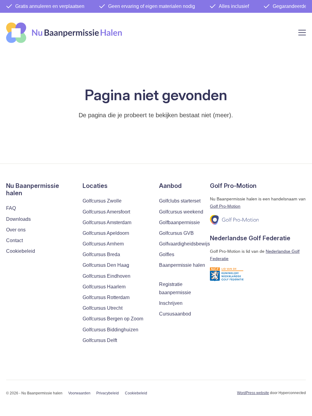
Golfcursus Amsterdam (107, 222)
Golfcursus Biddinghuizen (110, 329)
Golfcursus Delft (100, 340)
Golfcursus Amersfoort (106, 211)
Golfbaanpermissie (179, 222)
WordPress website (253, 393)
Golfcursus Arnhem (103, 243)
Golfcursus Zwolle (102, 200)
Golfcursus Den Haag (106, 265)
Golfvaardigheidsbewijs (184, 243)
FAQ (11, 208)
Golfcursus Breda (101, 254)
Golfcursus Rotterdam (106, 297)
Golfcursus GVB (176, 233)
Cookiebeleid (20, 251)
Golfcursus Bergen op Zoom (113, 318)
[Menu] (302, 33)
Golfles (166, 254)
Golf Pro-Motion (225, 206)
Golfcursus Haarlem (104, 286)
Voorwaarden (79, 393)
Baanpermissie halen (182, 265)
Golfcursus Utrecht (102, 308)
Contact (14, 240)
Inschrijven (171, 303)
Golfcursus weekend (181, 211)
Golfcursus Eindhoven (106, 276)
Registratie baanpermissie (175, 288)
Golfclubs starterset (179, 200)
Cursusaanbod (175, 313)
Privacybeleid (107, 393)
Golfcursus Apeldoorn (106, 233)
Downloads (18, 219)
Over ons (16, 229)
